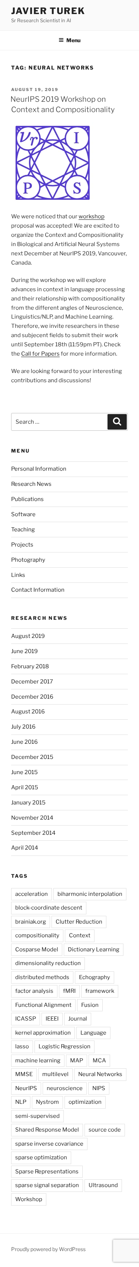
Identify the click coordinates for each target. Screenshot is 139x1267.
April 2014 (24, 847)
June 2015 (24, 772)
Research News (31, 484)
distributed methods (42, 977)
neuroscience (65, 1088)
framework (99, 991)
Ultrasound (103, 1185)
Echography (94, 977)
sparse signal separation (47, 1185)
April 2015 (24, 787)
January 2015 (28, 802)
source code (105, 1129)
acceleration (31, 894)
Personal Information (38, 469)
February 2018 (30, 666)
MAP (76, 1060)
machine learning (37, 1060)
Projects (22, 544)
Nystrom (47, 1102)
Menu (73, 40)
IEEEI (52, 1018)
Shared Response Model (47, 1129)
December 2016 (32, 696)
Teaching (23, 529)
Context (79, 935)
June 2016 (24, 742)
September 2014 (33, 833)
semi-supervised (37, 1116)
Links (18, 575)
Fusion (90, 1005)
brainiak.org (30, 921)
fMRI (69, 991)
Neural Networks (100, 1074)
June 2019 (24, 651)
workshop (92, 216)
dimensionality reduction (48, 963)
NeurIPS (26, 1088)
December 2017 (32, 681)
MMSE (24, 1074)
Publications (27, 499)
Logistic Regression (64, 1046)
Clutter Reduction (79, 921)
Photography (28, 560)
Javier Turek (48, 11)
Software (23, 514)
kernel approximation (43, 1032)
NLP (20, 1102)
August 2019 (28, 636)
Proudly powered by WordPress (48, 1249)
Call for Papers (40, 353)
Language (93, 1032)
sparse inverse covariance (49, 1143)
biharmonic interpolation (89, 894)
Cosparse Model (36, 949)
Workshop (28, 1199)
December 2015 (32, 757)
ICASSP (25, 1018)
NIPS (98, 1088)
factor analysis (34, 991)
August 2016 (28, 711)
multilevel (55, 1074)
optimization (85, 1102)
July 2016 (23, 726)
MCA (99, 1060)
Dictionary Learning (93, 949)
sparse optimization (41, 1157)
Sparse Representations (47, 1171)
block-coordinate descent (48, 907)
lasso (22, 1046)
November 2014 (32, 817)
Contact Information (37, 590)
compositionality (37, 935)
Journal (77, 1018)
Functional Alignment (43, 1005)
